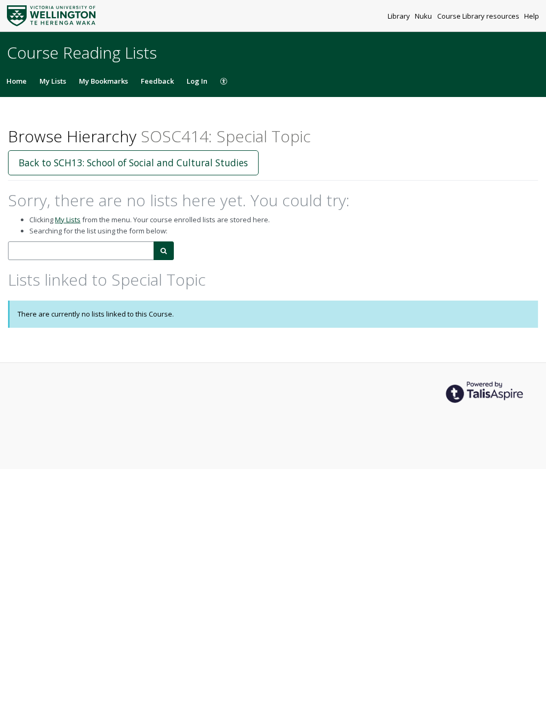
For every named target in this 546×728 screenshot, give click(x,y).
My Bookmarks (103, 81)
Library (400, 16)
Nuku (424, 16)
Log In (197, 81)
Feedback (157, 81)
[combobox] (81, 250)
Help (531, 16)
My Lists (52, 81)
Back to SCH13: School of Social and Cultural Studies (133, 162)
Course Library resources (479, 16)
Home (16, 81)
